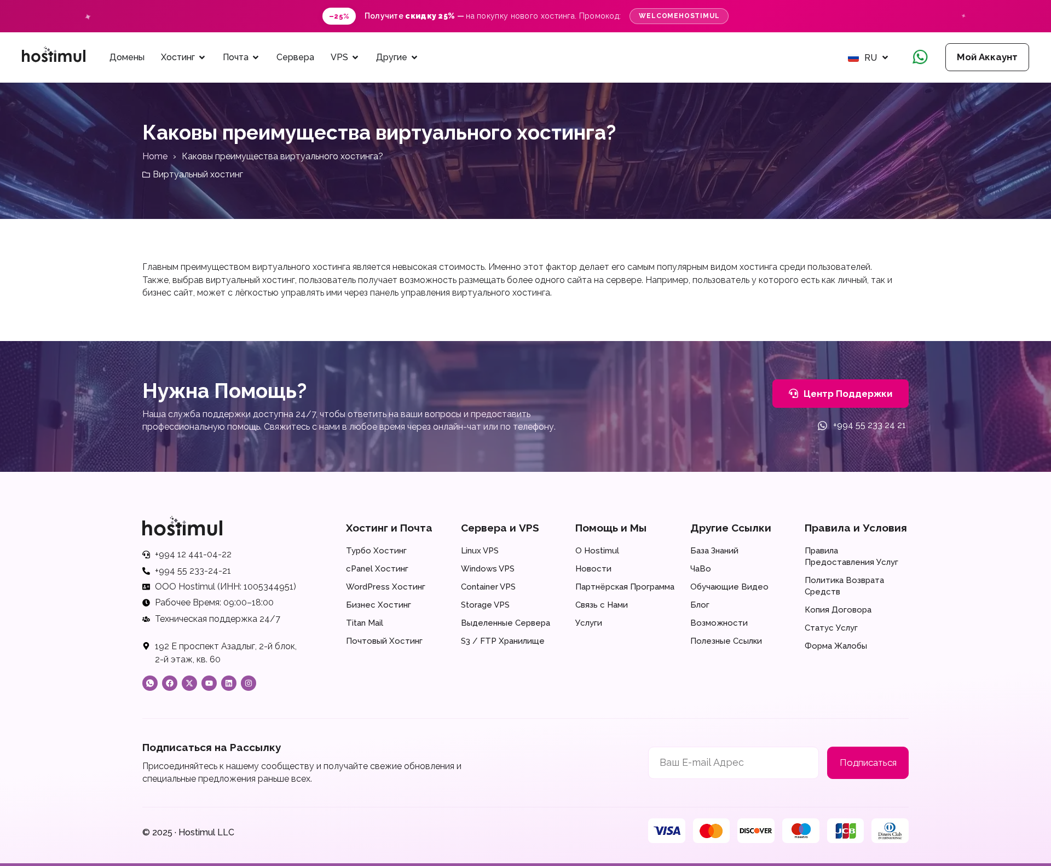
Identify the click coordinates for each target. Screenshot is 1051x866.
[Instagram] (248, 683)
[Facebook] (169, 683)
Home (155, 156)
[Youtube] (209, 683)
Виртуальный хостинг (198, 174)
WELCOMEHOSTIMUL (679, 16)
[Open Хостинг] (202, 57)
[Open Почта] (255, 57)
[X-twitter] (189, 683)
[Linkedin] (228, 683)
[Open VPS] (355, 57)
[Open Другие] (414, 57)
